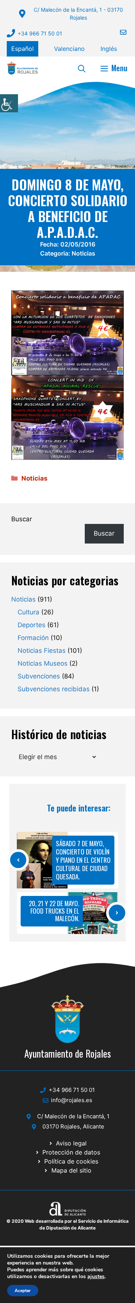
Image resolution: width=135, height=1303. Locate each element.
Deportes (31, 625)
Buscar (21, 519)
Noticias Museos (43, 663)
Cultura (28, 612)
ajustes (96, 1276)
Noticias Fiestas (42, 650)
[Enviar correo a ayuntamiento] (118, 32)
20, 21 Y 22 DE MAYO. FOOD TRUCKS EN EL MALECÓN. (54, 911)
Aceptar (23, 1291)
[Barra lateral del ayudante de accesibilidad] (9, 103)
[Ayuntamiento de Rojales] (22, 68)
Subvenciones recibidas (54, 689)
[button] (81, 68)
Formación (33, 638)
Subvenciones (39, 676)
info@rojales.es (71, 1100)
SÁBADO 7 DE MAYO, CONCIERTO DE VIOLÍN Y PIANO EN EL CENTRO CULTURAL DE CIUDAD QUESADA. (83, 860)
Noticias (83, 253)
